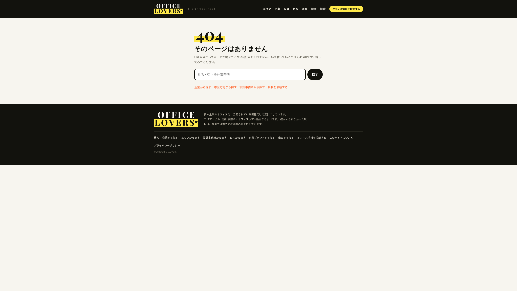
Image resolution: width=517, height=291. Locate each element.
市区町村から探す (225, 87)
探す (315, 74)
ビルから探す (238, 137)
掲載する (346, 9)
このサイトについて (341, 137)
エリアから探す (190, 137)
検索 (323, 9)
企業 (277, 9)
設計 (286, 9)
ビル (295, 9)
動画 (313, 9)
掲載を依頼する (278, 87)
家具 (304, 9)
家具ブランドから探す (262, 137)
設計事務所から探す (252, 87)
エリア (267, 9)
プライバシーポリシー (167, 145)
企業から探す (202, 87)
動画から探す (286, 137)
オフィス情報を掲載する (311, 137)
